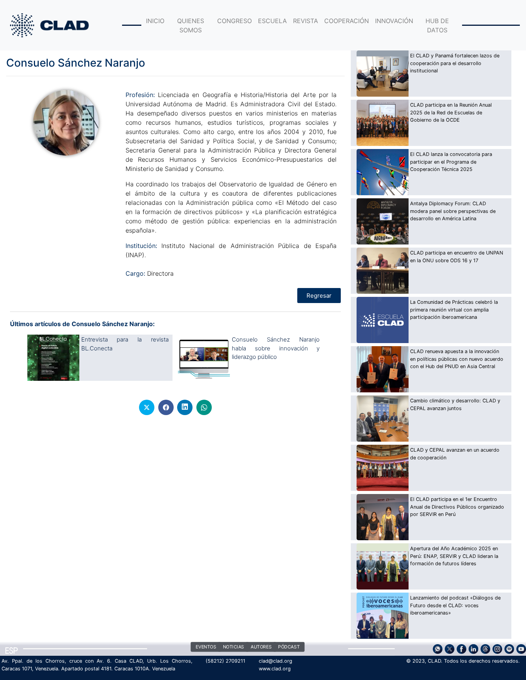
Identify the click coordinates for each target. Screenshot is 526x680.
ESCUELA (272, 21)
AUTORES (260, 647)
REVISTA (305, 21)
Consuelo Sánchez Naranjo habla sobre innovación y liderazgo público (276, 348)
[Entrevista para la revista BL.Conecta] (53, 358)
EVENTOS (206, 647)
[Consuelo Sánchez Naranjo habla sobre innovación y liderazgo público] (204, 358)
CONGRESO (234, 21)
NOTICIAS (233, 647)
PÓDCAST (289, 647)
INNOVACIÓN (394, 21)
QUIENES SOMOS (190, 25)
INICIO (155, 21)
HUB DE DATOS (437, 25)
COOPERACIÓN (346, 21)
